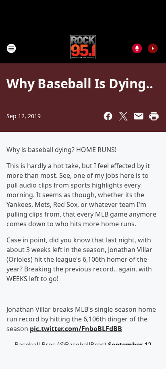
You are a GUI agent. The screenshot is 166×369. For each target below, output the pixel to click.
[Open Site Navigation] (11, 48)
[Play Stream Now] (153, 48)
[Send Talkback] (137, 48)
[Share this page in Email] (138, 116)
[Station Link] (83, 48)
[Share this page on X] (123, 116)
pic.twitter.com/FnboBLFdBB (76, 328)
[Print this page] (154, 116)
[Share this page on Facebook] (108, 116)
